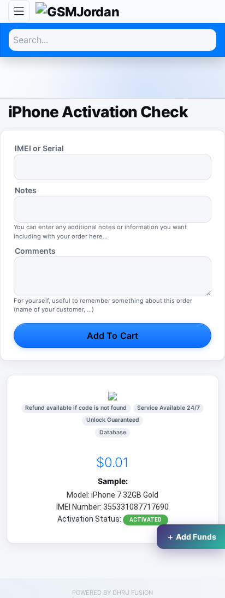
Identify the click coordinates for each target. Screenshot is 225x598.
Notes (26, 190)
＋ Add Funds (191, 536)
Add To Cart (112, 335)
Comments (35, 250)
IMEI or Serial (39, 148)
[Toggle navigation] (19, 11)
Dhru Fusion (132, 592)
